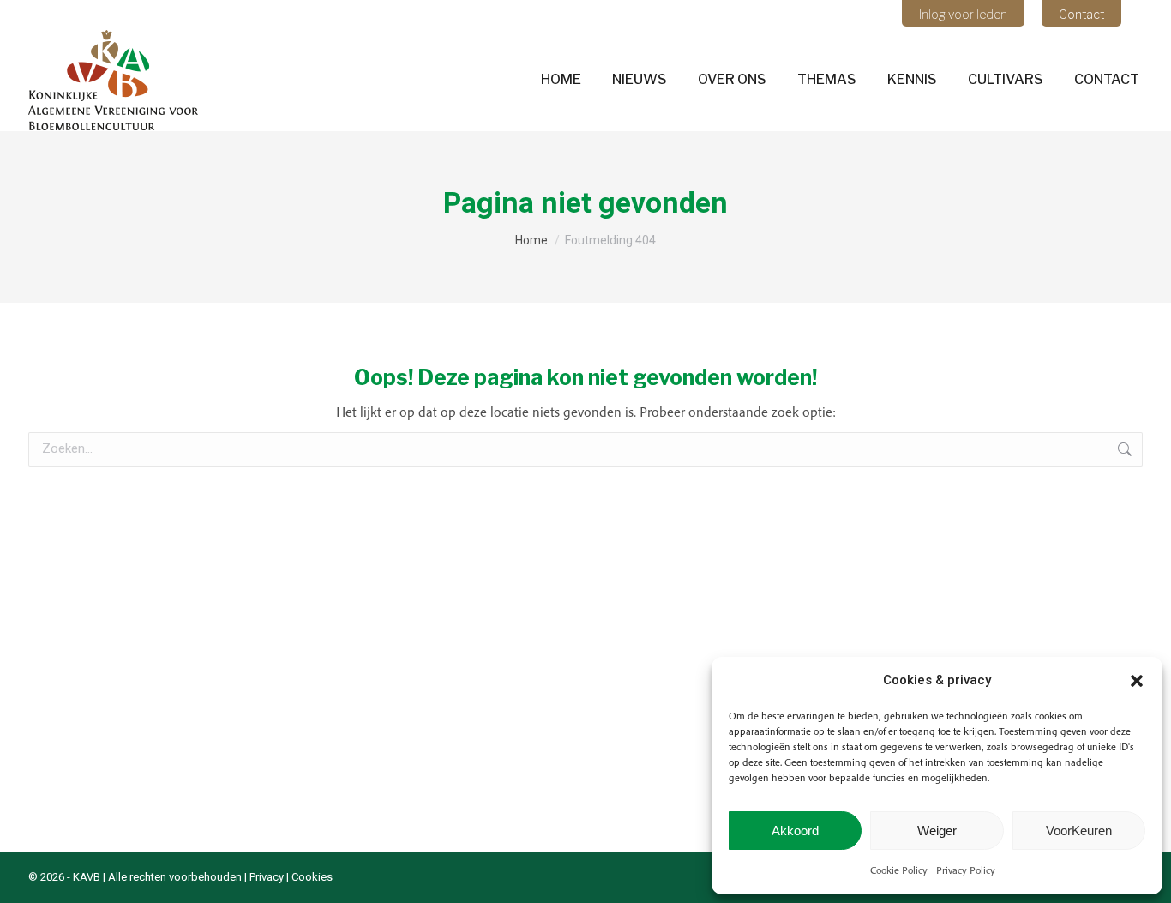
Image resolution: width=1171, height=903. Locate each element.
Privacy (266, 876)
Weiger (937, 830)
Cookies (312, 876)
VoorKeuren (1079, 830)
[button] (1136, 680)
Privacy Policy (965, 870)
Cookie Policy (899, 870)
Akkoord (795, 830)
